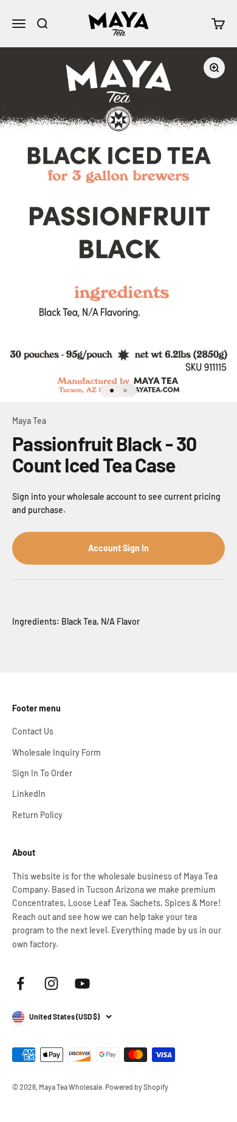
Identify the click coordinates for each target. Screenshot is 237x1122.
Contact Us (32, 731)
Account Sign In (118, 548)
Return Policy (37, 815)
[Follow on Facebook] (20, 983)
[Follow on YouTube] (82, 983)
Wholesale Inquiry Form (56, 752)
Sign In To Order (42, 773)
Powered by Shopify (136, 1087)
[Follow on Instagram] (51, 983)
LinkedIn (29, 793)
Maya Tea (29, 420)
